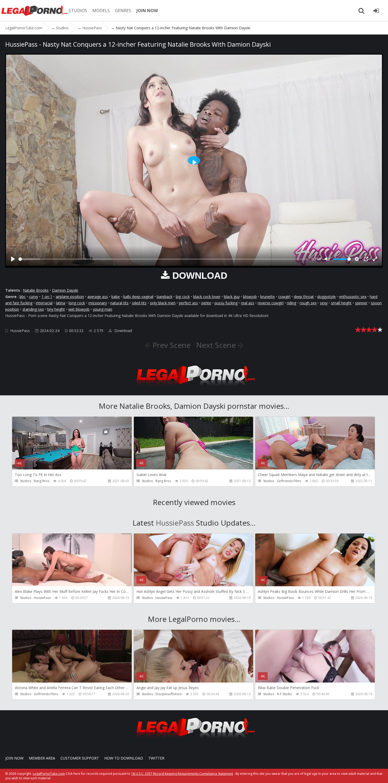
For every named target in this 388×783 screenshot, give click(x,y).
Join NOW (14, 758)
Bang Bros (41, 481)
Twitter (156, 758)
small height (341, 302)
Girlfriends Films (289, 481)
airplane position (70, 296)
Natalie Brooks (36, 290)
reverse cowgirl (270, 302)
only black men (163, 302)
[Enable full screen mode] (375, 259)
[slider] (164, 259)
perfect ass (188, 302)
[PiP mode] (366, 259)
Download (122, 330)
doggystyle (326, 296)
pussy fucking (226, 302)
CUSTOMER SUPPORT (79, 758)
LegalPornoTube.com (34, 10)
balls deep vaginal (138, 296)
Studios (25, 481)
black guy (232, 296)
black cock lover (206, 296)
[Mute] (327, 259)
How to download (123, 758)
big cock (183, 296)
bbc (23, 296)
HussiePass (20, 330)
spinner (361, 302)
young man (102, 309)
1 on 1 (46, 296)
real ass (247, 302)
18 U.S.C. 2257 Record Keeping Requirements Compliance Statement (182, 773)
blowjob (250, 296)
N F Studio (284, 694)
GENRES (123, 10)
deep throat (304, 296)
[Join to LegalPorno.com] (194, 387)
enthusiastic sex (352, 296)
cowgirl (284, 296)
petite (206, 302)
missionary (97, 302)
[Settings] (357, 259)
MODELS (101, 10)
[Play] (13, 259)
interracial (44, 302)
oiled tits (139, 302)
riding (291, 302)
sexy (324, 302)
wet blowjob (78, 309)
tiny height (56, 309)
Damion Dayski (65, 290)
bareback (164, 296)
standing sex (33, 309)
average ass (97, 296)
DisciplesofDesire (168, 694)
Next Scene (217, 345)
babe (115, 296)
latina (60, 302)
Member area (42, 758)
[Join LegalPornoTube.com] (376, 10)
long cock (77, 302)
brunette (267, 296)
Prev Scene (171, 345)
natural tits (119, 302)
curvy (33, 296)
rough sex (308, 302)
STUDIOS (78, 10)
